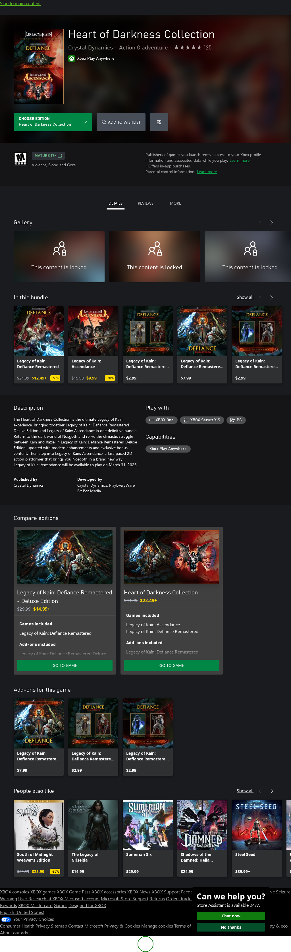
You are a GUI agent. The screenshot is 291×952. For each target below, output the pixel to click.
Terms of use (186, 926)
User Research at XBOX (41, 898)
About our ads (14, 933)
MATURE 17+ (45, 156)
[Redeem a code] (159, 122)
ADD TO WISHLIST (124, 122)
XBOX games (43, 892)
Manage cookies (157, 926)
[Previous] (260, 223)
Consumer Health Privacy (25, 926)
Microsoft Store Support (124, 898)
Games (60, 905)
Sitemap (59, 926)
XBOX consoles (14, 892)
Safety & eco (275, 926)
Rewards (8, 905)
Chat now (231, 915)
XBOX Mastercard (35, 905)
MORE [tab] (175, 203)
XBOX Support (166, 892)
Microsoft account (82, 898)
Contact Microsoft (85, 926)
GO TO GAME (65, 665)
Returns (157, 898)
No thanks (231, 927)
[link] (39, 344)
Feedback (190, 892)
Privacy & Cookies (122, 926)
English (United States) (22, 912)
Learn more (240, 160)
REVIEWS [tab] (145, 203)
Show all (245, 297)
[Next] (271, 223)
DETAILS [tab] (115, 203)
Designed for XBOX (87, 905)
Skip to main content (20, 3)
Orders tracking (181, 898)
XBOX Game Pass (74, 892)
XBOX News (139, 892)
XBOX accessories (109, 892)
